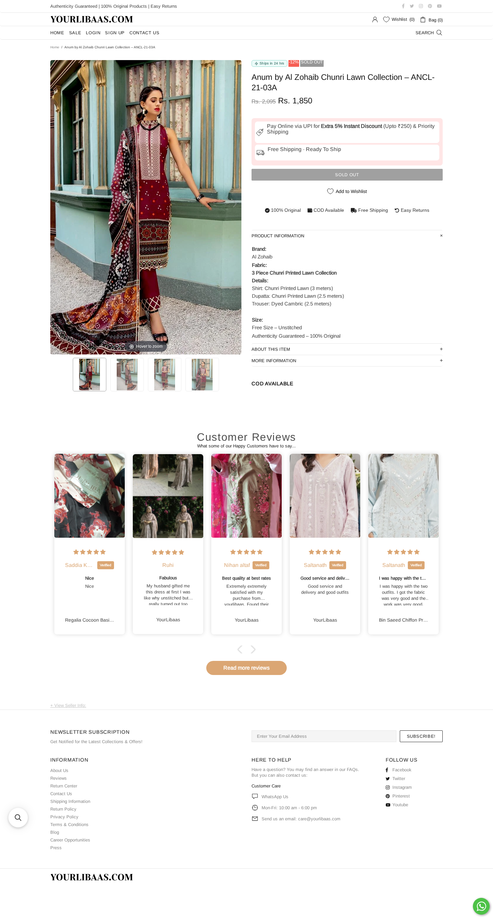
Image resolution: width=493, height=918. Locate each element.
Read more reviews (246, 668)
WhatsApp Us (275, 796)
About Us (59, 770)
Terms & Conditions (69, 824)
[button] (241, 649)
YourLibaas (92, 19)
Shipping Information (70, 801)
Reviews (58, 778)
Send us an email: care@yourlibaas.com (301, 818)
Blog (54, 832)
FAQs (352, 769)
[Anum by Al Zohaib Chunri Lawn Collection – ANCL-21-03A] (89, 374)
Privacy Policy (64, 816)
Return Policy (63, 809)
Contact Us (61, 793)
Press (56, 847)
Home (54, 47)
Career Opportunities (70, 839)
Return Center (63, 785)
